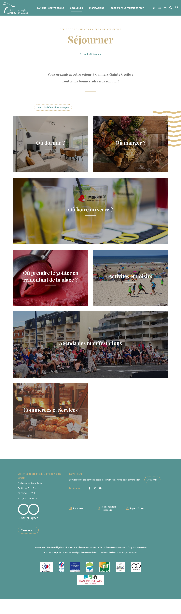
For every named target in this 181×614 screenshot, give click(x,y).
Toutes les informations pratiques (53, 107)
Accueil (84, 54)
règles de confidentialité (85, 552)
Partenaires (78, 508)
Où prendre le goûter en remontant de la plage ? (50, 276)
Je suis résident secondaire (109, 508)
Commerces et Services (50, 409)
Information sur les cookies (77, 547)
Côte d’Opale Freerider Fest (127, 8)
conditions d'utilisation (109, 552)
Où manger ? (130, 142)
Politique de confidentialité (103, 547)
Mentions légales (55, 547)
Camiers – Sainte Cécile (50, 8)
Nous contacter (28, 530)
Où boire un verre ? (90, 209)
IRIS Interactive (139, 547)
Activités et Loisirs (130, 276)
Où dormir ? (50, 142)
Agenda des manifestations (90, 342)
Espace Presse (137, 508)
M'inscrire (152, 479)
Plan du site (40, 547)
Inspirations (96, 8)
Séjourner (76, 8)
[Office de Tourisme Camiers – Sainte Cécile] (15, 8)
